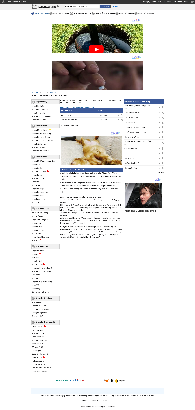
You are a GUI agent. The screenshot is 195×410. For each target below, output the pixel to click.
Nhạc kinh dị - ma (38, 199)
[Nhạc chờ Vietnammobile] (106, 380)
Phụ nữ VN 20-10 (38, 364)
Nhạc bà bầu (37, 227)
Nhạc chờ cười (38, 178)
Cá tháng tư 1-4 (38, 351)
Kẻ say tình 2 (129, 123)
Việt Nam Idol (37, 258)
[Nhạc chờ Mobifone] (77, 380)
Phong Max (53, 92)
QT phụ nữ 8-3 (37, 347)
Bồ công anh (66, 115)
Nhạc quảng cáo (38, 230)
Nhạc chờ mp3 (42, 246)
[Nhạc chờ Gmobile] (120, 381)
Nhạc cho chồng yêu (40, 192)
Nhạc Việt (35, 285)
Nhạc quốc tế (37, 278)
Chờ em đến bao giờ (69, 120)
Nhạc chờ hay (41, 102)
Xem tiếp (160, 173)
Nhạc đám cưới (38, 337)
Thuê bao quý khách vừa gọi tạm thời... (137, 107)
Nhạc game (36, 233)
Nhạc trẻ (35, 254)
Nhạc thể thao (37, 216)
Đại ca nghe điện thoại (40, 309)
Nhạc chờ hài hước (39, 171)
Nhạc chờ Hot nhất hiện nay (42, 140)
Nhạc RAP (36, 165)
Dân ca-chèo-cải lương (40, 292)
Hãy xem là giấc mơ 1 (133, 137)
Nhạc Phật (36, 240)
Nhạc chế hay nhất (39, 120)
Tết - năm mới (37, 330)
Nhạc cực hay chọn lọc (41, 109)
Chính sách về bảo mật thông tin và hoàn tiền (97, 407)
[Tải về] (122, 115)
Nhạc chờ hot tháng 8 (40, 151)
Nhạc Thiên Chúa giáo (40, 237)
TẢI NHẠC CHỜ (47, 7)
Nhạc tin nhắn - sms (39, 306)
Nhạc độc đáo (37, 168)
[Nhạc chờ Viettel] (62, 380)
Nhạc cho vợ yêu (38, 189)
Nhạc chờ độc (41, 157)
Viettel (44, 92)
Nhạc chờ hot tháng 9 (40, 130)
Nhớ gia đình (129, 158)
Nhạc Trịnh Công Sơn (40, 220)
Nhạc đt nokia (37, 302)
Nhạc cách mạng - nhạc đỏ (42, 268)
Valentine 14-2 (37, 344)
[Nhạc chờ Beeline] (111, 380)
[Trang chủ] (3, 2)
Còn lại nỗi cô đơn (131, 168)
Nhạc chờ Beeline (126, 13)
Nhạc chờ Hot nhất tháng (41, 134)
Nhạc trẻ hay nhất (39, 113)
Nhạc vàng (36, 289)
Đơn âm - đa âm (38, 316)
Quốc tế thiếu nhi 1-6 (40, 354)
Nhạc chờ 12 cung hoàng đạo (43, 161)
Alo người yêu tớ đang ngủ (134, 127)
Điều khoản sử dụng (181, 2)
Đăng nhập (156, 2)
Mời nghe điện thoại (39, 313)
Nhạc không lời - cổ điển (41, 271)
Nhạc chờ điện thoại (44, 298)
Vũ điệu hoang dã (131, 118)
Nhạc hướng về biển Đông (42, 282)
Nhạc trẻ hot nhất (38, 147)
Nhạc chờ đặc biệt (43, 208)
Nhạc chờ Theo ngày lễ (45, 322)
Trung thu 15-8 (37, 357)
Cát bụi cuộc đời (130, 149)
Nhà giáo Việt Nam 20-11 (41, 368)
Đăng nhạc (166, 2)
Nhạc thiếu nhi (37, 264)
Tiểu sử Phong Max (69, 126)
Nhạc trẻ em (36, 223)
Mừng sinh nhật (38, 326)
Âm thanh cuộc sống (40, 213)
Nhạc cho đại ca (38, 196)
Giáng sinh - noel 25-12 (41, 371)
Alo (125, 153)
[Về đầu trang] (192, 407)
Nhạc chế (35, 182)
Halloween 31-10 (38, 361)
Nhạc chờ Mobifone (61, 13)
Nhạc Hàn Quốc (38, 106)
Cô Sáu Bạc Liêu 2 (131, 163)
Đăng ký (146, 2)
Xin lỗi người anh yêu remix (135, 132)
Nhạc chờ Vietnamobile (105, 13)
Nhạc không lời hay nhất (41, 116)
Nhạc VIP (35, 202)
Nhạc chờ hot (41, 126)
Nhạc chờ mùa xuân (39, 340)
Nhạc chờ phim (38, 251)
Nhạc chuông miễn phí (16, 2)
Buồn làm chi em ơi (132, 113)
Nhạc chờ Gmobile (146, 13)
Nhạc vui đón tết (38, 333)
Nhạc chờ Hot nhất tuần (41, 137)
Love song (36, 275)
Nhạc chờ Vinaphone (82, 13)
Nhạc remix (36, 185)
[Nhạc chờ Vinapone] (94, 381)
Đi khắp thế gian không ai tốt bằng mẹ (137, 142)
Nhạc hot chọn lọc (39, 144)
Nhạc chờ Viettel (42, 13)
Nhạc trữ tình (37, 261)
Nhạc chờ (35, 92)
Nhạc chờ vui (37, 175)
